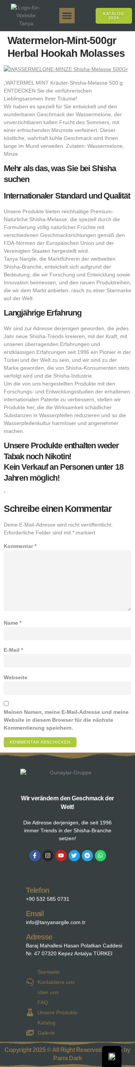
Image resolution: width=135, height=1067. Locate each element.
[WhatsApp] (100, 855)
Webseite (15, 677)
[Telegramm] (87, 855)
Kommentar (20, 546)
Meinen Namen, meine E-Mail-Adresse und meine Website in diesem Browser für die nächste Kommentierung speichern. (66, 720)
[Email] (13, 916)
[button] (67, 15)
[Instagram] (48, 855)
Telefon (37, 890)
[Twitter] (74, 855)
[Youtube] (61, 855)
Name (12, 623)
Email (35, 913)
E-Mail (13, 650)
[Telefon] (13, 892)
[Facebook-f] (34, 855)
